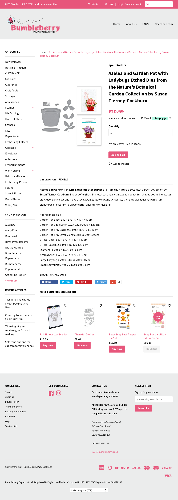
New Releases (13, 62)
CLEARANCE (12, 73)
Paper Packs (12, 136)
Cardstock (11, 147)
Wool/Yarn (11, 205)
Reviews (63, 179)
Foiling (9, 187)
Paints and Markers (16, 176)
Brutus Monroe (14, 247)
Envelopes (11, 153)
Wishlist (95, 4)
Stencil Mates (13, 193)
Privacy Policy (12, 401)
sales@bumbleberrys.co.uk (105, 451)
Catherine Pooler (15, 274)
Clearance (11, 84)
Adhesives (11, 159)
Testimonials (11, 426)
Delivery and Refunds (15, 411)
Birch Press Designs (17, 241)
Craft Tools (11, 90)
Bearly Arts (11, 236)
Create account (133, 4)
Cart (110, 4)
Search (8, 392)
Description (48, 179)
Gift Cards (11, 79)
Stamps (9, 107)
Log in (121, 4)
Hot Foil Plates (14, 119)
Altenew (10, 224)
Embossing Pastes (16, 182)
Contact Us (10, 416)
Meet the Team (164, 24)
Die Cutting (12, 113)
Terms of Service (13, 406)
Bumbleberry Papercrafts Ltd (38, 466)
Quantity (114, 126)
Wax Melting (12, 170)
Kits (7, 130)
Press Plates (12, 199)
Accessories (12, 102)
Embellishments (15, 164)
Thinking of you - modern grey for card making (17, 330)
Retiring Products (15, 67)
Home (116, 24)
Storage (10, 96)
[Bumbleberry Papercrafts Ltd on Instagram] (58, 392)
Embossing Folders (16, 142)
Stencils (10, 125)
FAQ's (145, 24)
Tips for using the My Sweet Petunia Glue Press (17, 303)
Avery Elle (11, 230)
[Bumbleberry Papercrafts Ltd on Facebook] (51, 392)
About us (131, 24)
